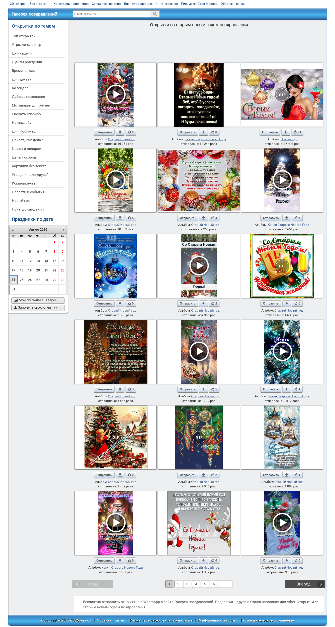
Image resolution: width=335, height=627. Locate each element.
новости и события (28, 192)
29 (54, 280)
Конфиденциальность (216, 620)
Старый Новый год (122, 139)
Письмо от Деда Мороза (199, 3)
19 (30, 270)
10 (13, 261)
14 (46, 261)
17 (13, 270)
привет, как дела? (27, 140)
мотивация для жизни (31, 105)
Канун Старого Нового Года (205, 139)
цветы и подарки (26, 148)
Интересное (169, 3)
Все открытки (40, 3)
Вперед (303, 584)
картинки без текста (29, 166)
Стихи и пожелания (106, 3)
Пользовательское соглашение (267, 620)
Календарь (21, 88)
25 (21, 280)
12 (30, 261)
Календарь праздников (71, 3)
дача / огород (24, 157)
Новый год (288, 139)
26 (30, 280)
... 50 (225, 584)
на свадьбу (21, 122)
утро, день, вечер (26, 44)
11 (21, 261)
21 (46, 270)
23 (62, 270)
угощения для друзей (30, 174)
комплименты (24, 183)
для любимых (24, 131)
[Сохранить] (120, 132)
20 (38, 270)
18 (21, 270)
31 (13, 289)
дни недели (22, 53)
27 (38, 280)
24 (13, 279)
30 (62, 280)
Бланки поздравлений (140, 3)
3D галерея (18, 3)
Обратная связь (233, 3)
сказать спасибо (26, 114)
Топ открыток (24, 36)
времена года (23, 70)
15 (54, 261)
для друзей (21, 79)
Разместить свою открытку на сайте (161, 620)
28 (46, 280)
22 (54, 270)
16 (62, 261)
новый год (21, 200)
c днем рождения (27, 62)
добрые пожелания (28, 96)
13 (38, 261)
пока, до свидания (28, 209)
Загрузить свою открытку (35, 308)
